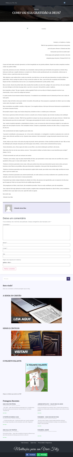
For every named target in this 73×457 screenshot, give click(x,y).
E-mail (5, 248)
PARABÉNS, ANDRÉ (43, 430)
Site (4, 254)
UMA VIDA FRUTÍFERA (9, 404)
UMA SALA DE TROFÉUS (10, 430)
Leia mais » (5, 413)
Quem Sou (33, 442)
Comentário (6, 224)
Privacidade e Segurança (45, 442)
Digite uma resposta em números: (12, 259)
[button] (64, 3)
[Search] (68, 279)
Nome (5, 242)
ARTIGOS (36, 9)
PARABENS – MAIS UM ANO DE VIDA (48, 417)
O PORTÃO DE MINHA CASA (11, 417)
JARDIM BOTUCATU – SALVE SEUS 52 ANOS (50, 404)
